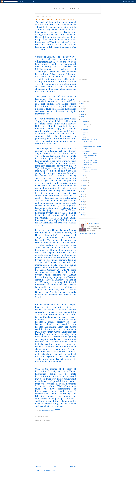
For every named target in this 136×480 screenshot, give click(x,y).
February (85, 183)
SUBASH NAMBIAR (94, 223)
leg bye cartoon (86, 151)
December (85, 121)
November (86, 124)
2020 (82, 119)
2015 (82, 199)
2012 (82, 207)
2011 (82, 209)
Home (55, 466)
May (84, 175)
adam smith (44, 410)
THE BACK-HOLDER (88, 144)
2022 (82, 114)
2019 (82, 189)
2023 (82, 111)
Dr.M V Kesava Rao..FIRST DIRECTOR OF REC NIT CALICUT (89, 156)
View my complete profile (87, 233)
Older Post (73, 466)
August (85, 132)
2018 (82, 191)
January (85, 185)
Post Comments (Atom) (49, 470)
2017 (82, 194)
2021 (82, 117)
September (86, 129)
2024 (82, 109)
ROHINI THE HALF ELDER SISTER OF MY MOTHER (90, 161)
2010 (82, 212)
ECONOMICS (52, 410)
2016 (82, 196)
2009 (82, 215)
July (84, 134)
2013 (82, 204)
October (85, 127)
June (84, 137)
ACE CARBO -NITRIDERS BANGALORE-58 (89, 171)
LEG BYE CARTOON (88, 165)
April (84, 178)
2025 (82, 106)
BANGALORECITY (68, 8)
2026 (82, 104)
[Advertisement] (87, 44)
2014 (82, 202)
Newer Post (38, 466)
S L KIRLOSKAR (86, 167)
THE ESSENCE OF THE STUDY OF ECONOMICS (91, 140)
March (84, 180)
